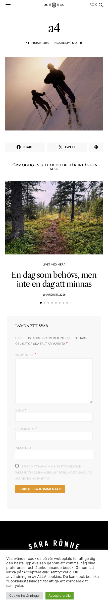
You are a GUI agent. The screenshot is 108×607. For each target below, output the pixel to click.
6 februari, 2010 (37, 42)
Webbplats (23, 447)
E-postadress (26, 428)
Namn (20, 410)
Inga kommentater (68, 42)
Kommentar (24, 354)
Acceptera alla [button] (59, 595)
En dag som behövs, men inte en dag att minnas (54, 279)
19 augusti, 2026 (54, 294)
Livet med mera (54, 264)
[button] (41, 303)
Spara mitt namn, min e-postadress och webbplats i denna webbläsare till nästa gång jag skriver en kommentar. (53, 472)
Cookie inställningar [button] (24, 595)
